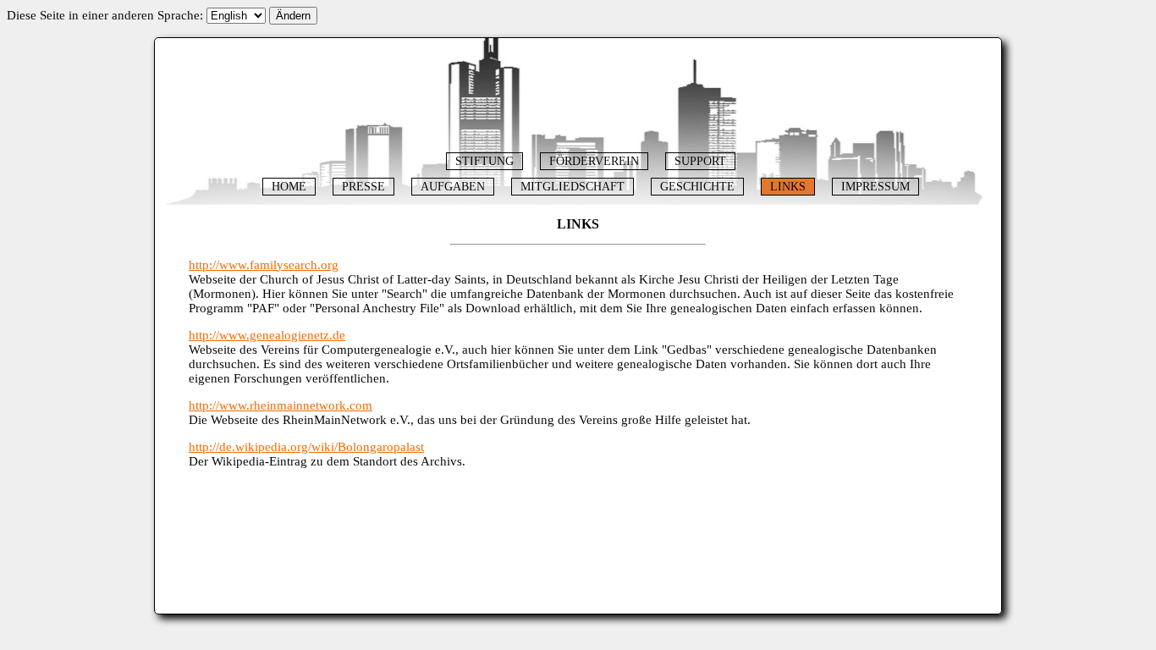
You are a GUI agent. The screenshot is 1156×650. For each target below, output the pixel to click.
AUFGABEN (453, 186)
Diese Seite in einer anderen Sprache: (105, 15)
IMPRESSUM (875, 186)
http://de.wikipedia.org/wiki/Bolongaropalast (306, 447)
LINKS (788, 186)
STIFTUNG (484, 161)
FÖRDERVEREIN (594, 161)
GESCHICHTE (697, 186)
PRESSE (363, 186)
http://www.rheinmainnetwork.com (280, 405)
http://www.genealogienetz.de (267, 335)
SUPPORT (700, 161)
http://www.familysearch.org (264, 265)
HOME (289, 186)
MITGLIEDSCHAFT (572, 186)
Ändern (293, 15)
